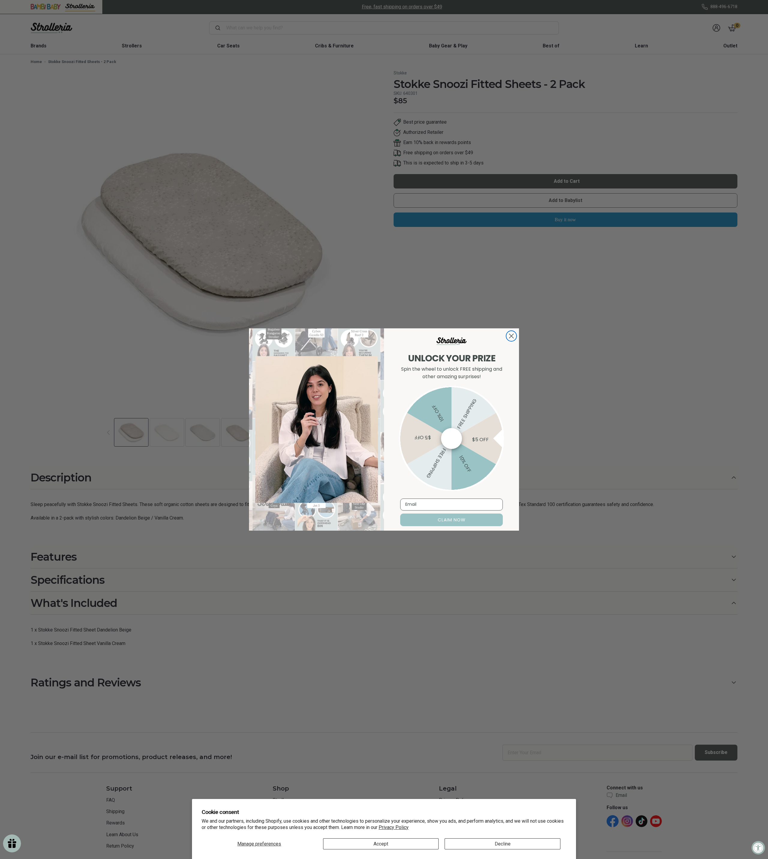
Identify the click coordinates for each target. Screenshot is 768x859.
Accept (381, 844)
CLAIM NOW (452, 520)
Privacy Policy (394, 827)
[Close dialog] (511, 336)
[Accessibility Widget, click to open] (758, 847)
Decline (503, 844)
